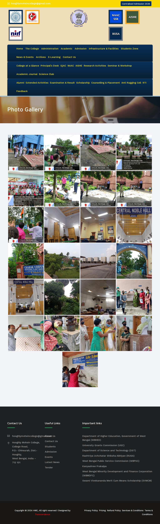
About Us (50, 436)
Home (19, 48)
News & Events (25, 57)
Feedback (22, 91)
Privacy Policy (91, 510)
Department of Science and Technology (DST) (109, 450)
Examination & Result (62, 82)
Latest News (52, 462)
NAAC (71, 65)
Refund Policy (114, 510)
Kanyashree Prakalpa (94, 466)
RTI (144, 82)
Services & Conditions (132, 510)
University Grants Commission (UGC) (103, 445)
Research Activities (95, 65)
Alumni (20, 82)
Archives (41, 57)
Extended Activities (37, 82)
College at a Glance (27, 65)
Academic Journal (26, 74)
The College (32, 48)
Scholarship (83, 82)
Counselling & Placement (105, 82)
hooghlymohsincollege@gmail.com (31, 3)
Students (50, 446)
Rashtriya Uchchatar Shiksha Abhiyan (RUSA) (108, 455)
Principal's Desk (50, 65)
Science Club (46, 74)
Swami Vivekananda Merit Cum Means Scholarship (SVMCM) (117, 480)
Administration (49, 48)
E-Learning (54, 57)
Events (49, 457)
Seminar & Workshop (120, 65)
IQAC (63, 65)
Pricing (102, 510)
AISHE (78, 65)
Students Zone (129, 48)
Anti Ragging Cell (131, 82)
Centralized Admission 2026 (136, 3)
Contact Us (69, 57)
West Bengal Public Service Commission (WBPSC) (110, 461)
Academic (66, 48)
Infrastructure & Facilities (104, 48)
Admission (81, 48)
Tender (49, 467)
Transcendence (42, 514)
